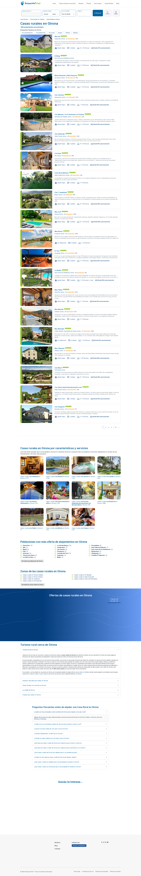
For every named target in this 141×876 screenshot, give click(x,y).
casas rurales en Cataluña (82, 672)
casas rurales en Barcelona (47, 673)
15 (115, 427)
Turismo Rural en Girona (30, 650)
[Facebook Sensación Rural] (101, 842)
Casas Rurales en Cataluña (37, 19)
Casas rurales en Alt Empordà (31, 581)
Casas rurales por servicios (67, 3)
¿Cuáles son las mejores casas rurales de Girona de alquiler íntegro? (55, 757)
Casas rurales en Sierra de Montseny (85, 579)
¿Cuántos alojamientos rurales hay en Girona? (48, 733)
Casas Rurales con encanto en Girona (34, 685)
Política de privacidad (101, 871)
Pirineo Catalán (85, 717)
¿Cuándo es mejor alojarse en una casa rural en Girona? (51, 738)
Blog (117, 3)
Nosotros (57, 842)
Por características (27, 32)
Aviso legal (77, 871)
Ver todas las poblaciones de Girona (32, 561)
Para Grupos (98, 3)
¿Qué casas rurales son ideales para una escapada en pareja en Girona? (56, 762)
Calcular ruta (75, 842)
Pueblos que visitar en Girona (31, 695)
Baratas (81, 3)
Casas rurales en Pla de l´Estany (32, 577)
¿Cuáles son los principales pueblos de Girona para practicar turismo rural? (57, 724)
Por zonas (52, 32)
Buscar (98, 13)
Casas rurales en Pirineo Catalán (32, 575)
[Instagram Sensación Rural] (103, 842)
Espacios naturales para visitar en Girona (35, 680)
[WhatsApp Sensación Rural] (105, 842)
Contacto (57, 849)
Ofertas (88, 3)
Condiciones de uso (88, 871)
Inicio (54, 3)
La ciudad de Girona (28, 690)
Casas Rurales (24, 19)
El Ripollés (43, 719)
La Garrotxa (93, 717)
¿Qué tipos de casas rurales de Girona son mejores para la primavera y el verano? (59, 748)
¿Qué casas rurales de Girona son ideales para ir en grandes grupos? (55, 752)
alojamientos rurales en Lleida (30, 673)
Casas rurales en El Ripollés (82, 575)
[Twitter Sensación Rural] (107, 842)
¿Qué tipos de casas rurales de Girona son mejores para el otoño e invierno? (58, 743)
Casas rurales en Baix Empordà (84, 577)
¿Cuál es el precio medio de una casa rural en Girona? (51, 729)
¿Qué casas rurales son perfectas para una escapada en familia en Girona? (57, 767)
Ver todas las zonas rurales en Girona (32, 584)
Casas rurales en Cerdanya (31, 579)
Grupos (60, 32)
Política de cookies (115, 871)
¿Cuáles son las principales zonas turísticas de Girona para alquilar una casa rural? (60, 712)
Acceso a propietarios (79, 845)
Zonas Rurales (109, 3)
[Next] (119, 427)
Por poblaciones (40, 32)
